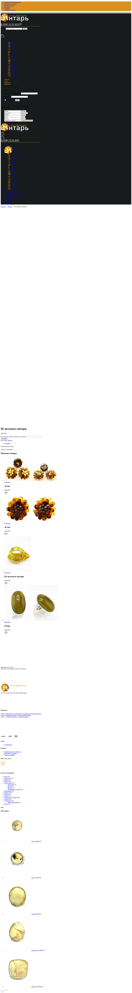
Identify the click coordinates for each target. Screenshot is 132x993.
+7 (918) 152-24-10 (11, 717)
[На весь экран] (5, 990)
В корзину (4, 438)
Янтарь (24, 111)
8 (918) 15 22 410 (10, 24)
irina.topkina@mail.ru (25, 715)
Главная (3, 206)
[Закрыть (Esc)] (1, 990)
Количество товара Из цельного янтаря (13, 436)
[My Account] (2, 33)
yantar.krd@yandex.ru (11, 715)
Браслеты (24, 113)
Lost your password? (10, 103)
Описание (7, 443)
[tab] (67, 443)
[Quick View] (6, 494)
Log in (17, 100)
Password (7, 96)
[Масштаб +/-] (7, 990)
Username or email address (12, 93)
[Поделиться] (3, 990)
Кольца (10, 206)
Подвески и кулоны (27, 120)
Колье (23, 118)
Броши (23, 115)
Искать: (3, 28)
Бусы (23, 117)
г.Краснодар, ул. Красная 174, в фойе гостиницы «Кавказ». (23, 713)
